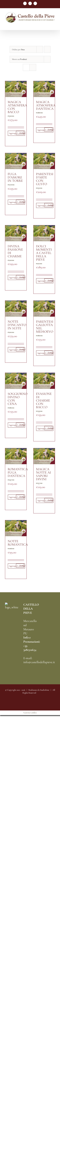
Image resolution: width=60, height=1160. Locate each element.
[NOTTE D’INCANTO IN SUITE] (15, 309)
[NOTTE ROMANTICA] (15, 528)
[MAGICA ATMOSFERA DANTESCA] (44, 89)
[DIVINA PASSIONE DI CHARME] (15, 233)
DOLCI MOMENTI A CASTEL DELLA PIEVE (44, 253)
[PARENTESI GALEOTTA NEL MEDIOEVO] (44, 309)
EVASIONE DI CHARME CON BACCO (44, 400)
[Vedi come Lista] (33, 67)
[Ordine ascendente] (47, 49)
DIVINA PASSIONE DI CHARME (15, 251)
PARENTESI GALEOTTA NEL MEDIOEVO (44, 327)
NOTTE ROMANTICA (18, 543)
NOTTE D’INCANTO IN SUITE (17, 325)
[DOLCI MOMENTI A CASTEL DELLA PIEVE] (44, 233)
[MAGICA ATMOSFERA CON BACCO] (15, 89)
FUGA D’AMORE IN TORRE (15, 177)
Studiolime (44, 690)
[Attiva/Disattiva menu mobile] (53, 25)
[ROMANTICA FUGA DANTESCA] (15, 456)
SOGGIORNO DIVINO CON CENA (17, 399)
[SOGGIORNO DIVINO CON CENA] (15, 381)
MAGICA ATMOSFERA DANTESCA (45, 105)
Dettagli (22, 133)
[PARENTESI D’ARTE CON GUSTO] (44, 161)
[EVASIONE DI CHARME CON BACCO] (44, 381)
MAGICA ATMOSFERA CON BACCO (17, 107)
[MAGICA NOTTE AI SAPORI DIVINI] (44, 456)
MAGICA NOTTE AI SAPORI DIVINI (43, 474)
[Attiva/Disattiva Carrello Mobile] (47, 25)
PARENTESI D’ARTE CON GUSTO (44, 179)
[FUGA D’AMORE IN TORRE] (15, 161)
